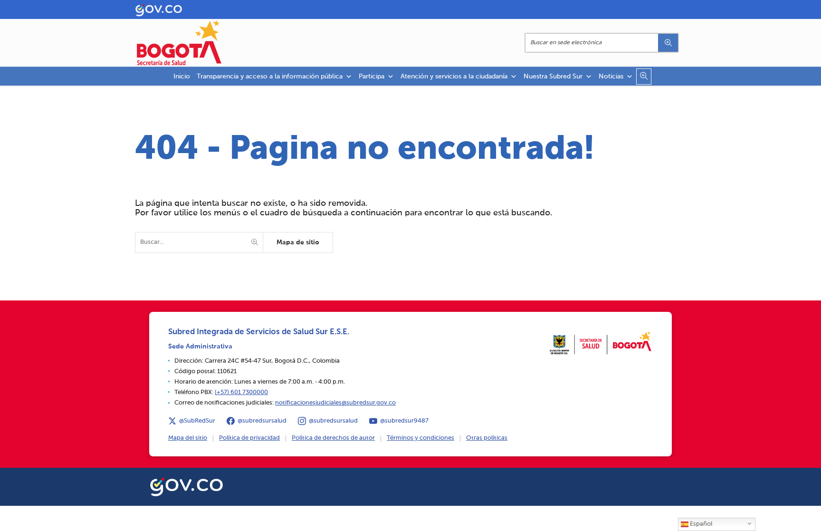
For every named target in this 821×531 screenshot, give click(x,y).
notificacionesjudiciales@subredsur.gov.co (335, 403)
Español (700, 524)
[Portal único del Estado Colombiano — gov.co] (186, 485)
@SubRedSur (197, 421)
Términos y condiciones (420, 438)
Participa (371, 76)
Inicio (181, 76)
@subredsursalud (262, 421)
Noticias (611, 76)
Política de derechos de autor (333, 438)
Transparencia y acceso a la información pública (270, 76)
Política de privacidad (249, 438)
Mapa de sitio (298, 242)
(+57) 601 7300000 (241, 392)
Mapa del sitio (187, 438)
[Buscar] (668, 43)
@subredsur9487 (404, 421)
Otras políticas (486, 438)
